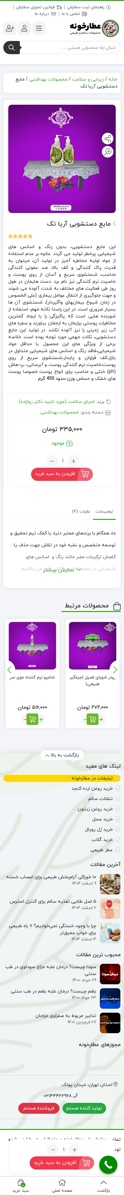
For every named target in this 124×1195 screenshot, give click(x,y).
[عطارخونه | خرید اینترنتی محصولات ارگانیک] (94, 28)
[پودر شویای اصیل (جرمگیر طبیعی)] (92, 646)
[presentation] (114, 670)
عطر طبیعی (101, 850)
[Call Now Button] (108, 1165)
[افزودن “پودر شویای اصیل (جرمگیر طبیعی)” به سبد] (93, 719)
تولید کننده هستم (84, 1108)
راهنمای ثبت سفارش (85, 7)
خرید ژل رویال (99, 829)
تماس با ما (71, 14)
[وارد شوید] (24, 28)
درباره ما (42, 14)
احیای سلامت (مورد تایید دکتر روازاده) (57, 402)
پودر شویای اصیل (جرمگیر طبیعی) (93, 680)
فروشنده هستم (38, 1108)
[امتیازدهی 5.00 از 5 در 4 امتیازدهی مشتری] (20, 236)
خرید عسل (102, 819)
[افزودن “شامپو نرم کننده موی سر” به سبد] (32, 719)
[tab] (104, 511)
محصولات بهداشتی (48, 79)
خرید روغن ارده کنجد (92, 788)
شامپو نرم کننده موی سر (32, 677)
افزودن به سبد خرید (55, 474)
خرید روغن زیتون (95, 809)
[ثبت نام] (10, 28)
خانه (112, 79)
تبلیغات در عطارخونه (92, 778)
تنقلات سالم (100, 799)
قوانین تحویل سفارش (35, 7)
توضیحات (104, 512)
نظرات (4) (81, 512)
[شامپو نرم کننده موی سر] (32, 646)
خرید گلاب (102, 840)
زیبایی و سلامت (88, 79)
